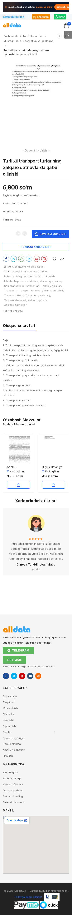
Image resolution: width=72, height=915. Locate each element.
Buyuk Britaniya (52, 467)
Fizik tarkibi (40, 271)
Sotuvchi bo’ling (13, 796)
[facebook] (6, 676)
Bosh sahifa (11, 36)
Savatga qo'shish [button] (18, 485)
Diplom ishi (10, 726)
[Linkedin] (29, 259)
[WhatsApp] (21, 259)
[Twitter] (14, 259)
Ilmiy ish (8, 755)
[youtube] (30, 676)
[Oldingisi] (59, 36)
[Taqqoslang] (62, 259)
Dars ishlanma (12, 743)
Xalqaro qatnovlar (15, 304)
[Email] (37, 259)
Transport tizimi (14, 295)
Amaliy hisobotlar (14, 749)
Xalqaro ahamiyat (15, 300)
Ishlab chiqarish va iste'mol (21, 281)
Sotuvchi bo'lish (13, 16)
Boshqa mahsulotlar (17, 424)
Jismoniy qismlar (50, 281)
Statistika (8, 714)
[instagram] (22, 676)
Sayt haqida (10, 772)
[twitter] (14, 676)
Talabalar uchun (33, 36)
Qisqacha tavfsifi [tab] (19, 325)
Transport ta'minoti (30, 290)
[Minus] (18, 233)
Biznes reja (10, 696)
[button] (68, 35)
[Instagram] (44, 259)
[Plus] (24, 233)
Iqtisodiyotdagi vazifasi (18, 276)
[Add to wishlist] (54, 259)
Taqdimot (9, 702)
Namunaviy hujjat (14, 738)
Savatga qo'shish (53, 234)
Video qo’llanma (13, 784)
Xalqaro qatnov (37, 300)
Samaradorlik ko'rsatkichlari (22, 285)
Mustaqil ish (11, 40)
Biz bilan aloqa (12, 778)
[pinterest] (38, 676)
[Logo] (12, 25)
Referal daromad (13, 802)
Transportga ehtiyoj (37, 295)
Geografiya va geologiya (38, 40)
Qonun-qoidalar (13, 790)
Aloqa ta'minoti (22, 271)
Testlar (7, 732)
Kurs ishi (8, 720)
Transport (10, 290)
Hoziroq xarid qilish (36, 246)
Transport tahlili (54, 290)
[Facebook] (6, 259)
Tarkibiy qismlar (51, 285)
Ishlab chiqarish (45, 276)
